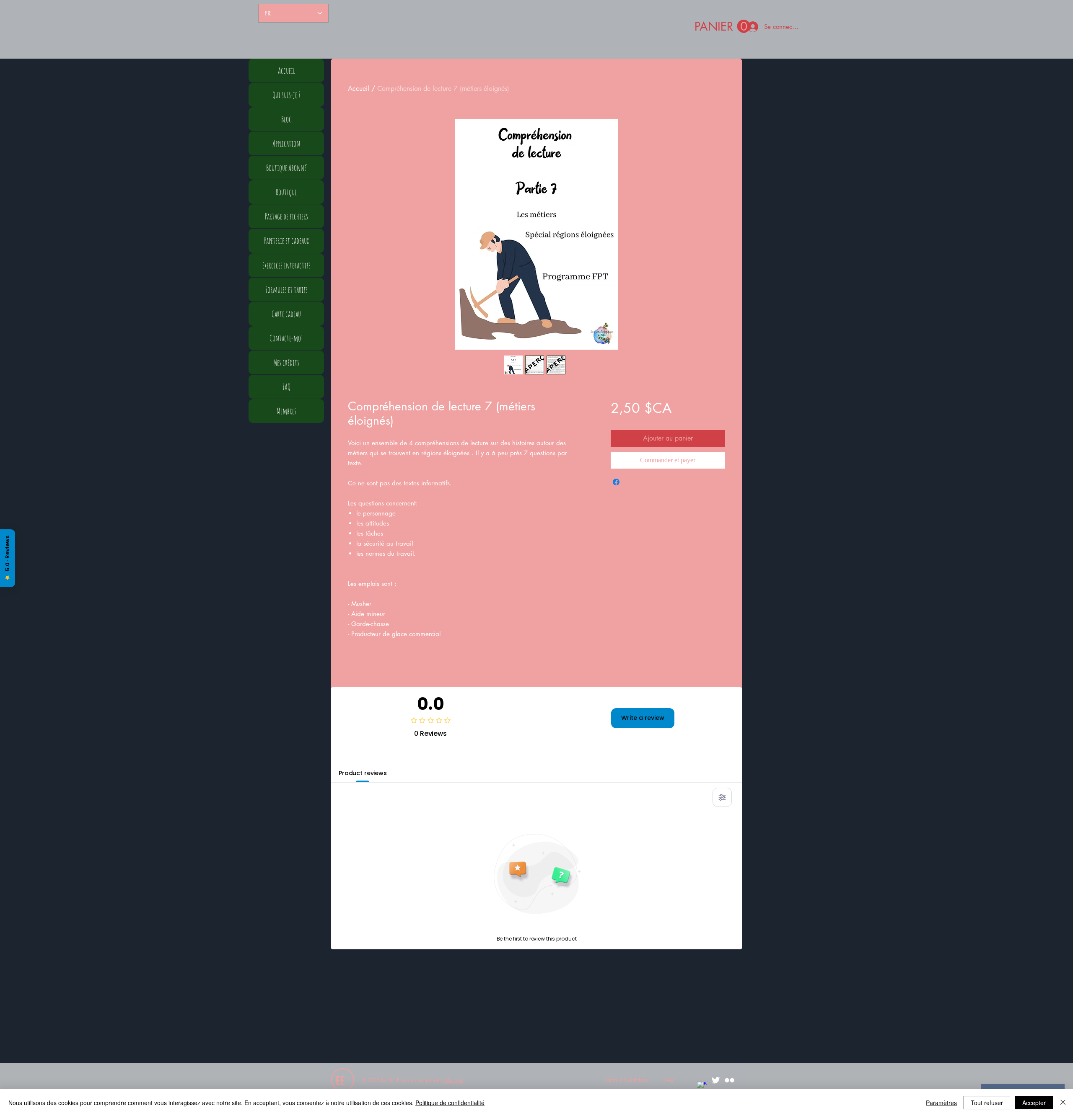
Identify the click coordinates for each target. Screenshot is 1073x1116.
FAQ (286, 386)
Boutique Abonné (286, 167)
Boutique (286, 192)
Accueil (358, 88)
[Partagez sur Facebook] (616, 482)
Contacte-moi (286, 338)
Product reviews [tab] (363, 773)
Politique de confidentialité (450, 1102)
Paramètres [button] (941, 1102)
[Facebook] (702, 1086)
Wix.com (453, 1080)
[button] (722, 27)
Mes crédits (286, 362)
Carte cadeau (286, 314)
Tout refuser (987, 1102)
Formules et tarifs (286, 289)
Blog (286, 119)
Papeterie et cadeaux (286, 240)
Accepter (1034, 1102)
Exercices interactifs (286, 265)
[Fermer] (1063, 1102)
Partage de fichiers (286, 216)
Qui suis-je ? (286, 95)
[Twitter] (716, 1080)
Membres (286, 411)
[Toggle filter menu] (722, 797)
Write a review (642, 718)
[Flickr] (729, 1080)
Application (286, 143)
